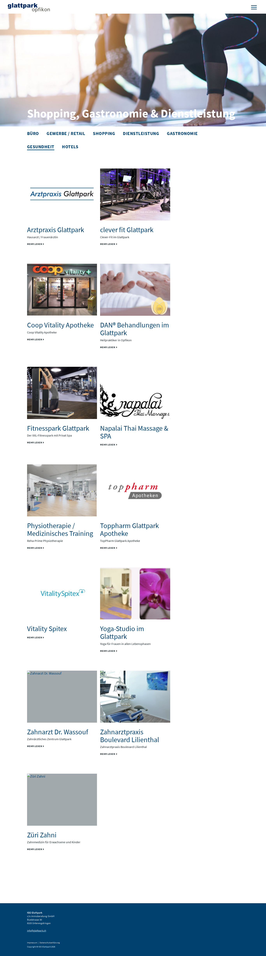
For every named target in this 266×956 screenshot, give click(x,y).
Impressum (32, 942)
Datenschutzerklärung (50, 942)
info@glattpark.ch (36, 930)
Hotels (70, 146)
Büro (33, 133)
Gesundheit (40, 146)
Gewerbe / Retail (66, 133)
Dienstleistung (141, 133)
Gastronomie (182, 133)
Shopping (104, 133)
